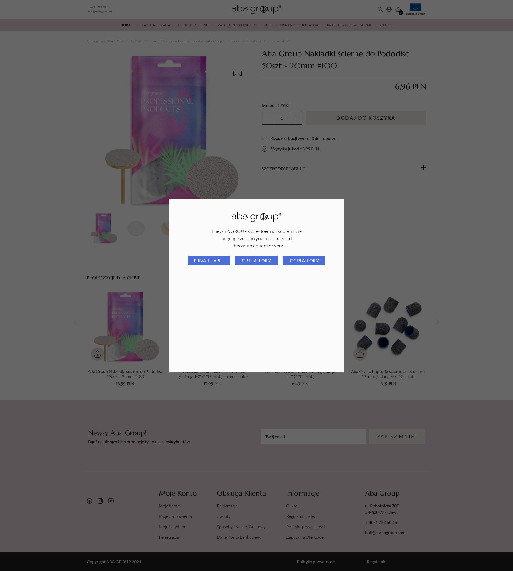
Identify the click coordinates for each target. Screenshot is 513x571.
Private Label (209, 260)
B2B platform (256, 260)
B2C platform (304, 260)
